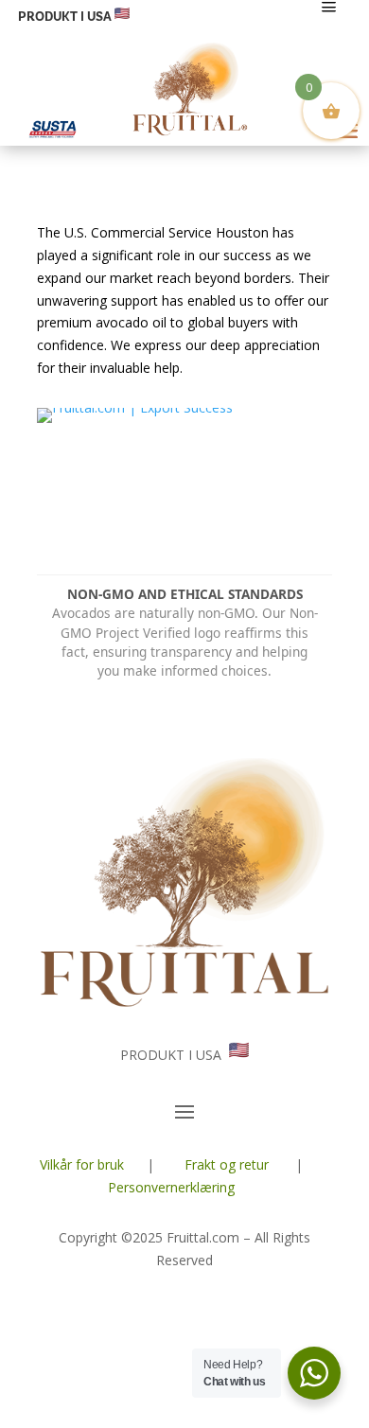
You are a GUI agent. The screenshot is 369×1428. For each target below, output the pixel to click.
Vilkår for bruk (82, 1164)
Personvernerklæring (171, 1187)
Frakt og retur (226, 1164)
